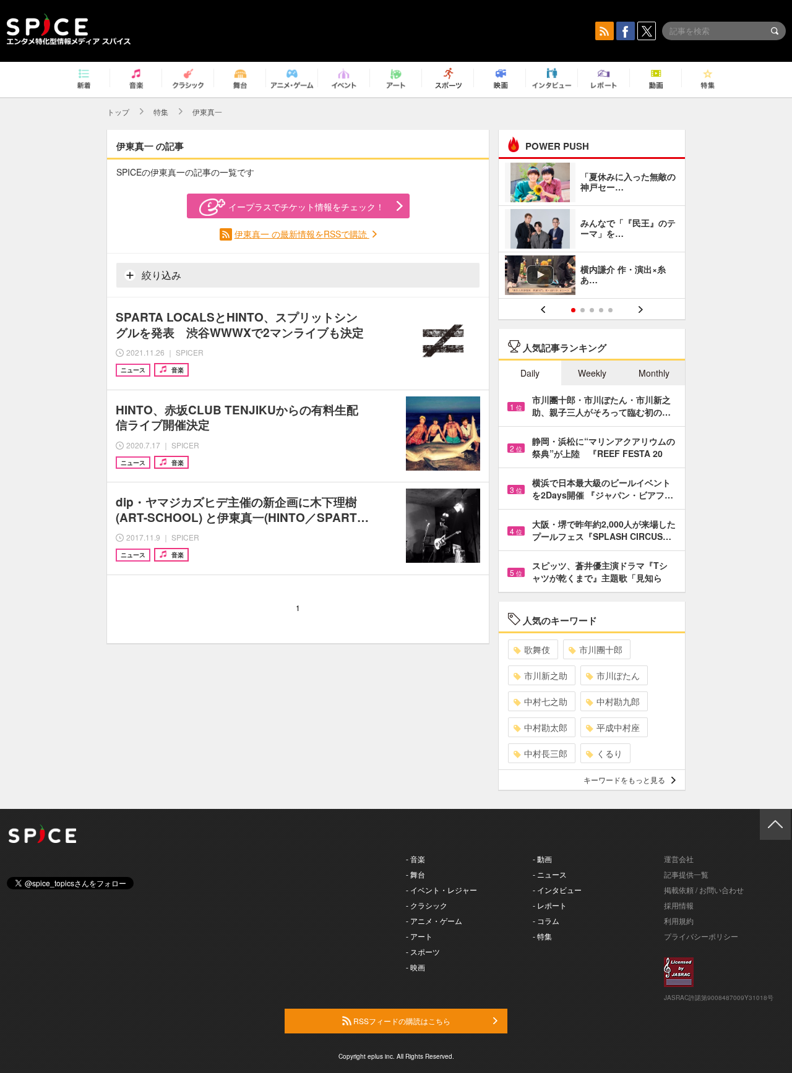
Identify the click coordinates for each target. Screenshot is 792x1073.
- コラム (546, 920)
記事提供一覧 (686, 874)
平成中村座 (618, 727)
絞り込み (160, 275)
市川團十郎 (600, 649)
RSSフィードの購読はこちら (400, 1020)
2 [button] (582, 310)
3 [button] (592, 310)
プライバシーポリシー (701, 936)
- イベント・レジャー (441, 889)
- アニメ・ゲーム (434, 920)
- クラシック (426, 905)
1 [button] (573, 310)
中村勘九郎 (618, 701)
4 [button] (601, 310)
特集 (160, 111)
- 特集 (542, 936)
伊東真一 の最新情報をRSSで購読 (302, 234)
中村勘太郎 (545, 727)
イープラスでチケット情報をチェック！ (306, 206)
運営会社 (679, 858)
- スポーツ (423, 951)
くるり (609, 753)
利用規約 (679, 920)
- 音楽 (415, 858)
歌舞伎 (537, 649)
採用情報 (679, 905)
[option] (592, 230)
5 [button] (610, 310)
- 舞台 (415, 874)
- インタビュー (557, 889)
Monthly (654, 373)
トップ (118, 111)
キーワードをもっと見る (624, 779)
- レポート (550, 905)
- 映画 (415, 967)
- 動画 (542, 858)
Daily (530, 373)
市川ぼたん (618, 675)
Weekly (592, 373)
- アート (419, 936)
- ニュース (550, 874)
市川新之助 (545, 675)
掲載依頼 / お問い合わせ (704, 889)
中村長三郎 (545, 753)
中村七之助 (545, 701)
